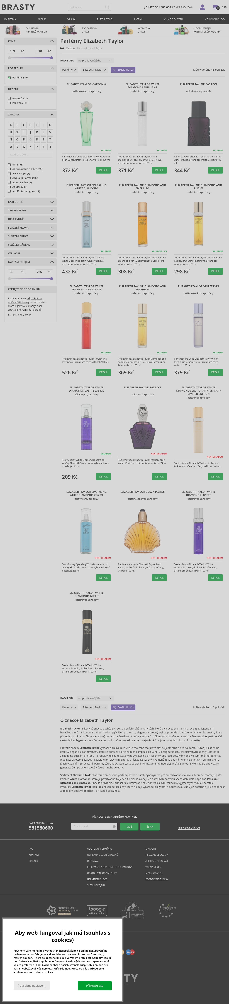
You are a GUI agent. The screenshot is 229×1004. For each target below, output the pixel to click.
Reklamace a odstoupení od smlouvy (109, 867)
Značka (13, 114)
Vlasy (71, 19)
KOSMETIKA (144, 30)
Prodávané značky (156, 879)
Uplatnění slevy (97, 879)
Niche (42, 19)
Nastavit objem (19, 262)
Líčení (138, 19)
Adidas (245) (19, 187)
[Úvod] (62, 48)
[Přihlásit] (202, 7)
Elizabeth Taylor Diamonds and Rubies (198, 186)
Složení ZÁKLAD (19, 245)
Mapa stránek (153, 873)
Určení (13, 89)
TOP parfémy (89, 30)
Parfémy (10, 19)
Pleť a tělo (105, 19)
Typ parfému (17, 210)
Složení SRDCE (18, 236)
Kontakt (34, 854)
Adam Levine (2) (22, 182)
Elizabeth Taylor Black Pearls (142, 492)
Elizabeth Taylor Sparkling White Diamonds (86, 186)
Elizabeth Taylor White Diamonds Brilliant (142, 85)
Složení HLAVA (18, 227)
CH (17, 132)
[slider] (9, 57)
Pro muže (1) (20, 98)
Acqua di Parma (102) (25, 178)
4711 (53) (17, 164)
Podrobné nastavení (31, 986)
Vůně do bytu (173, 19)
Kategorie (15, 202)
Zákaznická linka (41, 826)
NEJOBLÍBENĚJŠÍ (207, 30)
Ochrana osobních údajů (102, 854)
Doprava (92, 860)
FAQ (31, 848)
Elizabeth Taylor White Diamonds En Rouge (86, 288)
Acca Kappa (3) (21, 173)
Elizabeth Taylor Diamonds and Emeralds (142, 186)
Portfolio (15, 68)
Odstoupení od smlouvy (102, 873)
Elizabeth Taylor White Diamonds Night (86, 594)
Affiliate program (156, 860)
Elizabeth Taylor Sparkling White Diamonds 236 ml (86, 493)
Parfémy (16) (20, 77)
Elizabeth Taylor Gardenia (86, 84)
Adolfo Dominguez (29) (26, 191)
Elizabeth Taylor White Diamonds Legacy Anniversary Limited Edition (198, 391)
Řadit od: (67, 60)
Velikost (14, 253)
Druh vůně (16, 219)
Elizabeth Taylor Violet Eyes (198, 286)
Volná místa (152, 867)
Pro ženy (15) (20, 103)
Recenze (33, 860)
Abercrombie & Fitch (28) (27, 169)
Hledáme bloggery (156, 854)
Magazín (150, 848)
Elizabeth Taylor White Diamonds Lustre (198, 493)
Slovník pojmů (96, 885)
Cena (11, 41)
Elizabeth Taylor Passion (198, 84)
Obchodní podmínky (99, 848)
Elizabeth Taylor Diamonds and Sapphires (142, 288)
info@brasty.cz (189, 828)
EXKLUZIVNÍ (36, 30)
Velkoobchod (215, 19)
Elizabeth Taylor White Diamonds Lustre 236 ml (86, 389)
